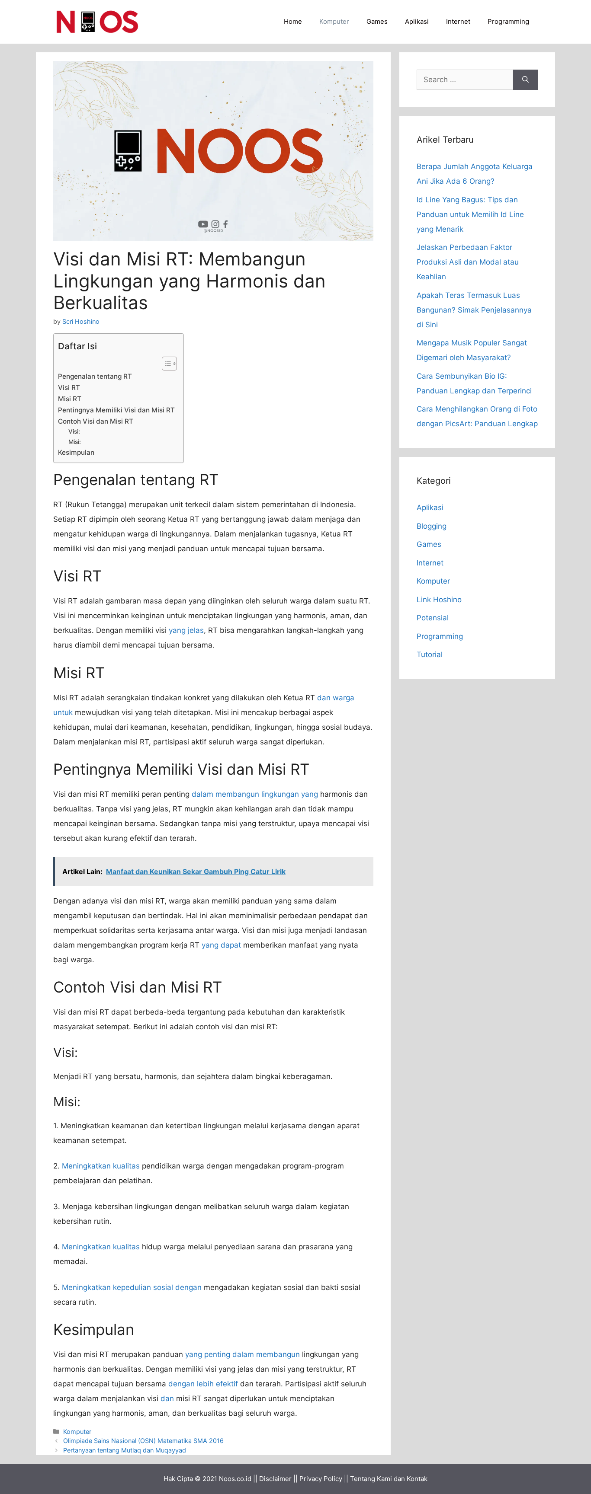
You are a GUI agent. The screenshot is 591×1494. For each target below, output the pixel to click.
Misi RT (69, 399)
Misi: (74, 441)
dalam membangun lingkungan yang (255, 794)
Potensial (433, 617)
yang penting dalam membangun (242, 1354)
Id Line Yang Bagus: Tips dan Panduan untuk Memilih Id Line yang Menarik (470, 214)
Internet (458, 21)
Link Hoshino (439, 599)
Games (377, 21)
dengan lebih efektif (203, 1383)
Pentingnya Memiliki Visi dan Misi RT (116, 410)
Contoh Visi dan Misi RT (95, 421)
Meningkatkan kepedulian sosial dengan (132, 1287)
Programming (508, 21)
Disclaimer (275, 1479)
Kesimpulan (76, 452)
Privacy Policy (320, 1479)
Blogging (431, 526)
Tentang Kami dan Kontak (388, 1479)
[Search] (525, 80)
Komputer (334, 21)
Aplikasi (417, 21)
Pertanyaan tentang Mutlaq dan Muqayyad (124, 1450)
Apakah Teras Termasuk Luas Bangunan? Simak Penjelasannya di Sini (474, 310)
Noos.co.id (235, 1479)
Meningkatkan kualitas (101, 1166)
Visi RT (69, 387)
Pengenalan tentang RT (95, 376)
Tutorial (430, 654)
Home (293, 21)
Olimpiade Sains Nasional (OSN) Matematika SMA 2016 (143, 1440)
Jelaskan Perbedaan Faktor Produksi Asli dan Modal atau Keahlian (468, 262)
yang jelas (186, 630)
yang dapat (221, 945)
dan (167, 1398)
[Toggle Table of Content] (165, 363)
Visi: (74, 431)
